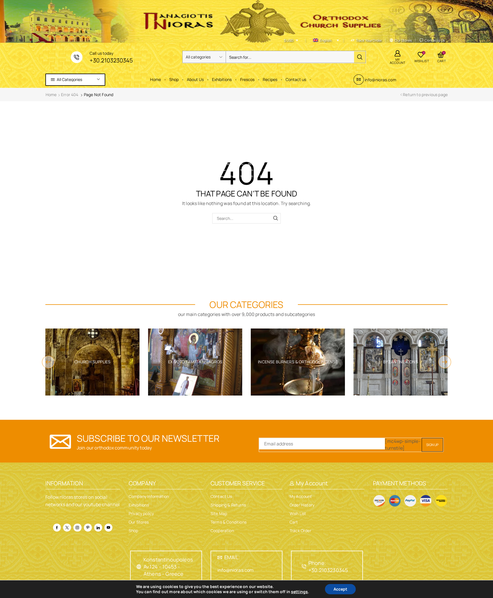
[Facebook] (57, 528)
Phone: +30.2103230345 (328, 566)
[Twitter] (67, 528)
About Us (195, 79)
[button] (48, 362)
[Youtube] (108, 528)
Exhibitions (222, 79)
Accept (340, 589)
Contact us (296, 79)
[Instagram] (77, 528)
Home (155, 79)
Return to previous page (425, 94)
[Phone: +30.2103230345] (304, 566)
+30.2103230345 (111, 60)
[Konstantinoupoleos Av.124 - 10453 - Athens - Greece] (139, 566)
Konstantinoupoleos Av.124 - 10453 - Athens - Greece (168, 566)
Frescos (247, 79)
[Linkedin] (98, 528)
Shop (174, 79)
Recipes (270, 79)
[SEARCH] (275, 218)
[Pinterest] (88, 528)
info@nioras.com (380, 79)
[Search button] (359, 57)
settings (299, 591)
